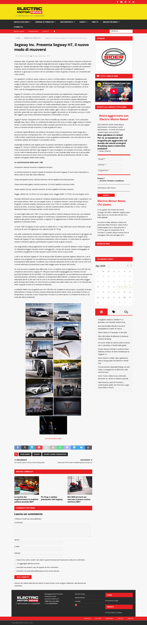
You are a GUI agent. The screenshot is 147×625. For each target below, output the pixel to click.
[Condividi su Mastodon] (67, 448)
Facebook (87, 618)
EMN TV (95, 22)
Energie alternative (44, 22)
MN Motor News (110, 22)
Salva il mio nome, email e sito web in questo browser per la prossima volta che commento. (51, 560)
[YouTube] (121, 2)
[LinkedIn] (133, 2)
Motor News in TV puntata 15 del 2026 (112, 332)
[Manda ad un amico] (45, 448)
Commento (18, 522)
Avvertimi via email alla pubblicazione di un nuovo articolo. (38, 571)
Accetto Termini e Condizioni (112, 181)
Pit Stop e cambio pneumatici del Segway (52, 498)
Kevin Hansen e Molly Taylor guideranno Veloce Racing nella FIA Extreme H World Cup (113, 360)
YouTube (98, 618)
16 (130, 287)
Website (17, 553)
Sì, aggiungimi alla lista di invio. (28, 563)
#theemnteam (33, 31)
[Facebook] (117, 2)
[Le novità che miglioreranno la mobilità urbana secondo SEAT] (26, 485)
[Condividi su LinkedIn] (31, 448)
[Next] (127, 56)
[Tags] (114, 312)
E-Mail (16, 546)
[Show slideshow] (53, 438)
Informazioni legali (111, 601)
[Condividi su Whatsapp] (60, 448)
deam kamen (25, 454)
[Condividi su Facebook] (17, 448)
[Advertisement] (95, 11)
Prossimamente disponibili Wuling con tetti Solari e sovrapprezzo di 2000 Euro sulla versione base (114, 369)
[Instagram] (125, 2)
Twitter (120, 618)
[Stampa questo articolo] (53, 448)
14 (119, 287)
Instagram (109, 618)
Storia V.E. (18, 27)
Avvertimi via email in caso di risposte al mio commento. (38, 567)
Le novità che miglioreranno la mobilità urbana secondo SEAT (26, 499)
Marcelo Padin (19, 31)
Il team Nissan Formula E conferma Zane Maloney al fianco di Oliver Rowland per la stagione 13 (113, 351)
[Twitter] (129, 2)
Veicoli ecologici (21, 22)
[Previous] (100, 56)
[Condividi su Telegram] (74, 448)
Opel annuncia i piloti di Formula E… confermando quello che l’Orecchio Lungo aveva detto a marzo (113, 385)
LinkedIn (130, 618)
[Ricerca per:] (121, 31)
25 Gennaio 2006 (23, 56)
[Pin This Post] (38, 448)
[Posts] (101, 312)
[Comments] (126, 312)
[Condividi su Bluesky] (81, 448)
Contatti (45, 31)
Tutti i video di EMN (109, 76)
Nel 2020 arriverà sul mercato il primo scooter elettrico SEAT (79, 499)
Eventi (82, 22)
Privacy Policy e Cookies (113, 612)
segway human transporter (55, 454)
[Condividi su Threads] (88, 448)
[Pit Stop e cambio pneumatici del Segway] (53, 485)
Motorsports (66, 22)
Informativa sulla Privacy (107, 188)
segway (37, 454)
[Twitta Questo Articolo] (24, 448)
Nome (16, 540)
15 (125, 287)
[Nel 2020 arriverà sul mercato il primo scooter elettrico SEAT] (80, 485)
